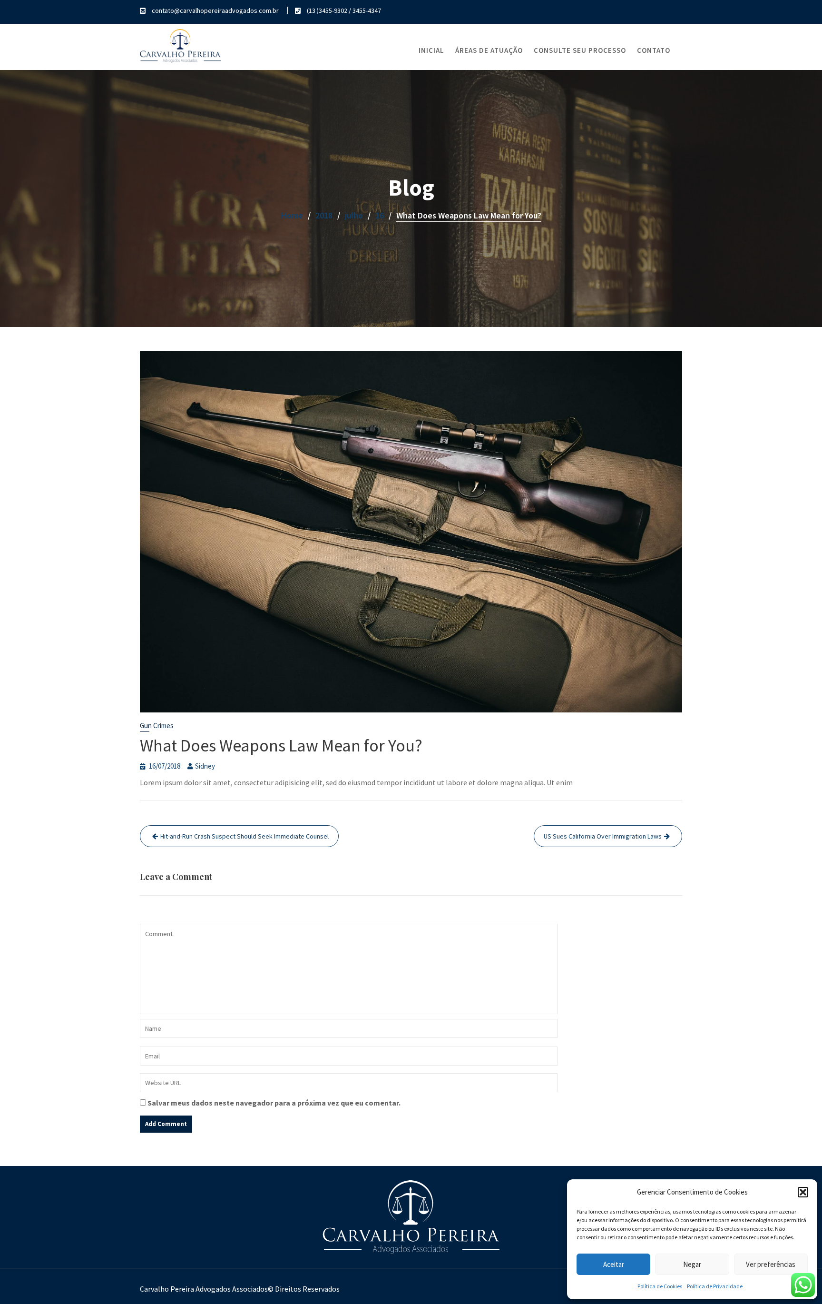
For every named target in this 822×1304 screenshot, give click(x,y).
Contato (653, 50)
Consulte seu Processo (580, 50)
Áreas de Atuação (489, 50)
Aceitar (613, 1264)
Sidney (205, 766)
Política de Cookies (659, 1286)
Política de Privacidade (715, 1286)
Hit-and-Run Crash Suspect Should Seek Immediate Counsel (244, 836)
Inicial (431, 50)
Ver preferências (770, 1264)
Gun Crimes (157, 725)
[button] (803, 1192)
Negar (692, 1264)
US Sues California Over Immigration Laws (603, 836)
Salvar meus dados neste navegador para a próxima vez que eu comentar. (274, 1102)
